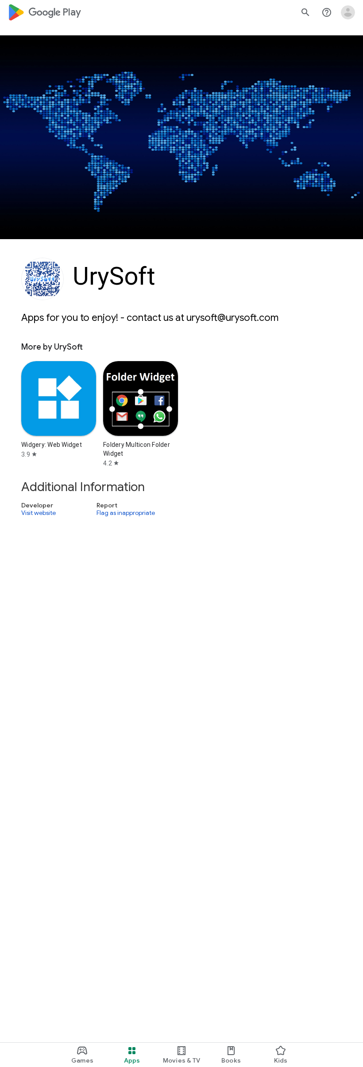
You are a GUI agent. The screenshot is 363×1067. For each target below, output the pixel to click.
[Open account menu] (348, 12)
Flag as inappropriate (126, 513)
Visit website (38, 513)
